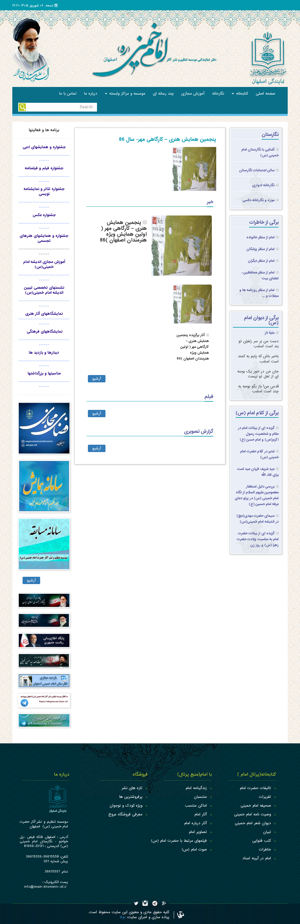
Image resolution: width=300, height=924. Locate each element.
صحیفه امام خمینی (256, 805)
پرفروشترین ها (130, 797)
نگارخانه (218, 93)
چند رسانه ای (163, 93)
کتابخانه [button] (241, 93)
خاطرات (265, 849)
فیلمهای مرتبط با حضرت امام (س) (179, 840)
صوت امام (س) (194, 849)
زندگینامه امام (196, 788)
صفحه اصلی (265, 93)
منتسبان (200, 797)
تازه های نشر (132, 788)
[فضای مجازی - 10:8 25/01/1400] (44, 431)
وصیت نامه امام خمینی (252, 814)
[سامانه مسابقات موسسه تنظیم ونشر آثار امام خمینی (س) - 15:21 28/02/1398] (44, 547)
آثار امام (201, 814)
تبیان (267, 832)
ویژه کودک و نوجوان (126, 805)
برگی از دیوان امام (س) (261, 320)
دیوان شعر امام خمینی (253, 823)
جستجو (22, 107)
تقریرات (265, 797)
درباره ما (90, 93)
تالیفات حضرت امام (255, 788)
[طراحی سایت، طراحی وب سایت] (179, 914)
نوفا (122, 917)
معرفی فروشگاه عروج (125, 814)
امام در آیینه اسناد (256, 858)
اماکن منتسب (196, 805)
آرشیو (96, 378)
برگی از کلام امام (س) (257, 413)
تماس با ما (67, 93)
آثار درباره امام (195, 823)
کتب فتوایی (261, 840)
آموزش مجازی (192, 93)
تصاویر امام (198, 832)
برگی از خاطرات (264, 222)
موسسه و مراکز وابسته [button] (126, 93)
